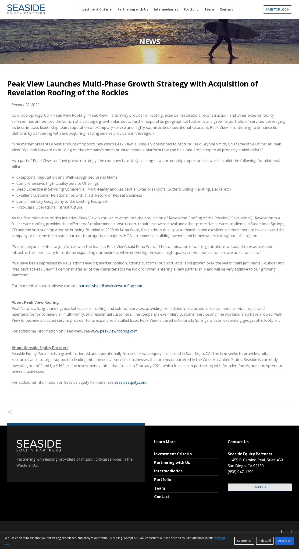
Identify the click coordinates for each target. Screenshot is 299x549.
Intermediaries (168, 470)
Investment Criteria (173, 453)
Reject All (265, 541)
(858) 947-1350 (240, 471)
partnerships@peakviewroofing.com (110, 285)
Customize (244, 541)
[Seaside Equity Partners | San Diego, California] (26, 9)
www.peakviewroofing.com (114, 331)
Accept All (284, 541)
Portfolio (162, 479)
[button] (277, 9)
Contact (161, 496)
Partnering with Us (172, 462)
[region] (149, 541)
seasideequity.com (130, 382)
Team (159, 488)
